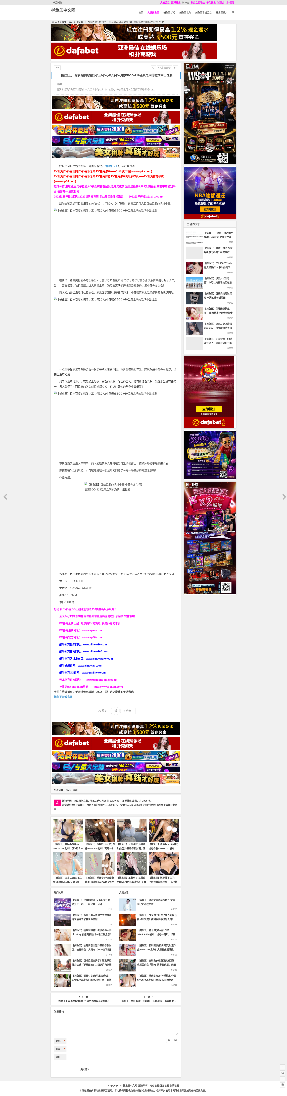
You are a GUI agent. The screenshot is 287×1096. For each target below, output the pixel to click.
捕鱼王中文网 (63, 10)
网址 (58, 1057)
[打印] (153, 67)
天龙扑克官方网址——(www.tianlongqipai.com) (88, 679)
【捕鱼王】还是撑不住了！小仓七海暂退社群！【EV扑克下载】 (163, 881)
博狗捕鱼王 (111, 166)
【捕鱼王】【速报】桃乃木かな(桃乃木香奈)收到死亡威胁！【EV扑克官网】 (218, 237)
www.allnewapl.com (90, 665)
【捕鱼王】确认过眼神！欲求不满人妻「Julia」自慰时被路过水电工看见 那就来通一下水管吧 (91, 934)
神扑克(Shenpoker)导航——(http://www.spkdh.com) (91, 686)
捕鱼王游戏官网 (63, 696)
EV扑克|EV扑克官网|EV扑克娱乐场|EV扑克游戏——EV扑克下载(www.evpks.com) (103, 171)
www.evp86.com (92, 637)
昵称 (60, 1041)
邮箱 (60, 1049)
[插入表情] (168, 1040)
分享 (128, 710)
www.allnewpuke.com (99, 658)
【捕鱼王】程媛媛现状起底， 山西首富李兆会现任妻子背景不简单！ (218, 312)
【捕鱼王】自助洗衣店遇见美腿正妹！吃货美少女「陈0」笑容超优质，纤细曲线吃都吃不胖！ (157, 964)
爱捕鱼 (128, 800)
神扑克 (185, 2)
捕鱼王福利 (68, 22)
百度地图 (164, 1085)
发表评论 (166, 67)
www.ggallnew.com (94, 672)
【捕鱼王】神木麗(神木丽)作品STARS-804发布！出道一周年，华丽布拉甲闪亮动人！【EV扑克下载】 (156, 934)
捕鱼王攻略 (185, 12)
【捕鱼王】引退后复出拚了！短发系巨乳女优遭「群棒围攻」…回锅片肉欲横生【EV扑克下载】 (91, 964)
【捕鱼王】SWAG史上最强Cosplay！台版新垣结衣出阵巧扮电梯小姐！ (218, 327)
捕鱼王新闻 (169, 12)
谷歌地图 (174, 1085)
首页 (141, 12)
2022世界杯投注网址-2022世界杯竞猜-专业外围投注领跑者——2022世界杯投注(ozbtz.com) (108, 196)
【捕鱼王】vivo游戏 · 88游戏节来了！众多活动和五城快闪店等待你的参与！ (218, 343)
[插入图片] (175, 1040)
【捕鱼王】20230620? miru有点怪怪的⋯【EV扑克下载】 (218, 267)
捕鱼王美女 (222, 12)
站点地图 (154, 1085)
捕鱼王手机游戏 (203, 12)
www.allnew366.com (95, 651)
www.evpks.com (92, 630)
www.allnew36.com (95, 644)
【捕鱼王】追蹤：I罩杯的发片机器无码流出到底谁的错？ (218, 252)
